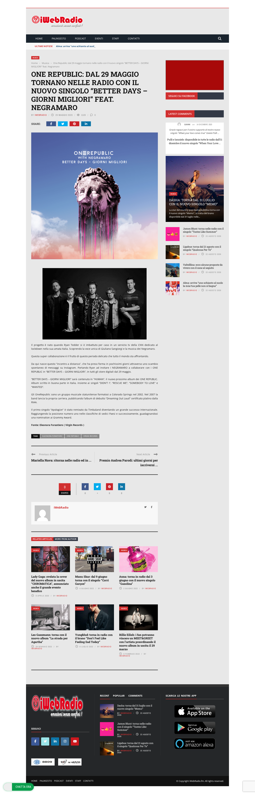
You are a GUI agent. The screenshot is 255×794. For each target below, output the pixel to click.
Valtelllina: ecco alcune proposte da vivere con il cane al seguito (203, 266)
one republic (73, 436)
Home (39, 38)
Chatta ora (23, 786)
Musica (35, 58)
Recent (104, 695)
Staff (115, 38)
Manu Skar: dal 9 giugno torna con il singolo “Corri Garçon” (92, 580)
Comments (135, 695)
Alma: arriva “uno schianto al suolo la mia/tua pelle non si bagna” (93, 46)
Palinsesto (59, 38)
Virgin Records (90, 436)
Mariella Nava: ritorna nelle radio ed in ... (61, 460)
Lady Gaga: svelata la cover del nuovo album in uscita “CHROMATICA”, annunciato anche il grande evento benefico (50, 584)
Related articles (42, 539)
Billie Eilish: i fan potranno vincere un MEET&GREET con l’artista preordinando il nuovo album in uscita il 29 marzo (137, 642)
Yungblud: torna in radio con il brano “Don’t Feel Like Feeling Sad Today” (94, 638)
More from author (65, 539)
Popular (119, 695)
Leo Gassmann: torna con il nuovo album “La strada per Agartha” (49, 638)
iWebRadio (41, 115)
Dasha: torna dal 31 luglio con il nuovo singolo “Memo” (193, 202)
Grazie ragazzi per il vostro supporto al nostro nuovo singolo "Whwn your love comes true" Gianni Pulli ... (194, 131)
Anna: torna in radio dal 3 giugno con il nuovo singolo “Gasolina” (137, 580)
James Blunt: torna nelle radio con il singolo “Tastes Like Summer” (203, 230)
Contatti (134, 38)
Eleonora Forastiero (52, 436)
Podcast (80, 38)
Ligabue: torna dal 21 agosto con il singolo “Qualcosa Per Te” (202, 248)
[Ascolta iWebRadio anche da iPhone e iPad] (194, 710)
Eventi (99, 38)
